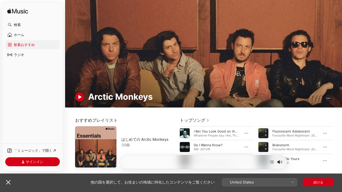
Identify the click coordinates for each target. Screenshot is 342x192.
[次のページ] (336, 147)
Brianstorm (280, 145)
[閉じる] (8, 182)
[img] (17, 11)
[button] (33, 24)
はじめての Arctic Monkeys (144, 139)
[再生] (79, 97)
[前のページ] (174, 147)
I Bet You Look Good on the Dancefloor (224, 131)
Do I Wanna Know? (208, 145)
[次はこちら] (272, 162)
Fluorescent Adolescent (291, 131)
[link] (194, 120)
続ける (318, 182)
